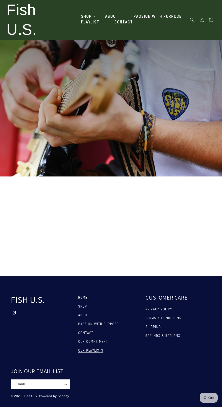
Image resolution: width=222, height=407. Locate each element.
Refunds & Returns (162, 335)
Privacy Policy (158, 309)
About (83, 315)
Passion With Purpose (98, 323)
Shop (82, 306)
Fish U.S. (31, 396)
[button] (85, 16)
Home (82, 297)
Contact (85, 332)
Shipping (153, 326)
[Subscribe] (65, 384)
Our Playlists (90, 350)
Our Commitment (93, 341)
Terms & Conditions (163, 318)
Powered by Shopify (54, 396)
